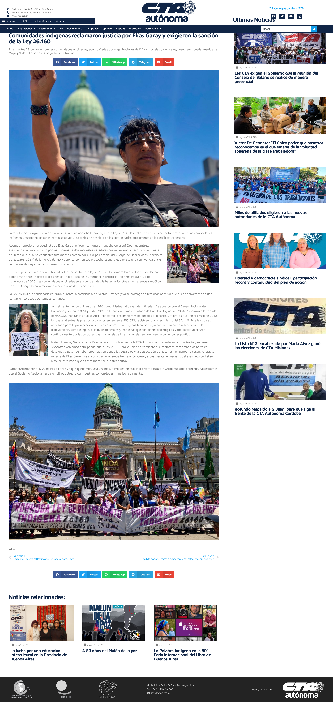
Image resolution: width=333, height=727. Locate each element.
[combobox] (286, 29)
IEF (61, 28)
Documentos (74, 28)
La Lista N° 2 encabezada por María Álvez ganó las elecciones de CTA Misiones (277, 345)
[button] (65, 62)
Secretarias (45, 28)
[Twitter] (282, 16)
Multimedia (151, 28)
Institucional (24, 28)
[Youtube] (291, 16)
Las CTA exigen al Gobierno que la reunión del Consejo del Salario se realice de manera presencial (276, 77)
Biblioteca (135, 28)
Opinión (107, 28)
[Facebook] (273, 16)
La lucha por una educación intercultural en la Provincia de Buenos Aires (38, 654)
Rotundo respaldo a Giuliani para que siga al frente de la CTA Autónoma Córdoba (274, 411)
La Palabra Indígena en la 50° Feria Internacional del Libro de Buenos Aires (182, 654)
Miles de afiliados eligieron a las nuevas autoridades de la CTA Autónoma (270, 214)
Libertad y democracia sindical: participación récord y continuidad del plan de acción (275, 280)
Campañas (92, 28)
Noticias (120, 28)
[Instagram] (299, 16)
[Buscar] (314, 29)
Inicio (10, 28)
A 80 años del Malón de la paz (109, 650)
